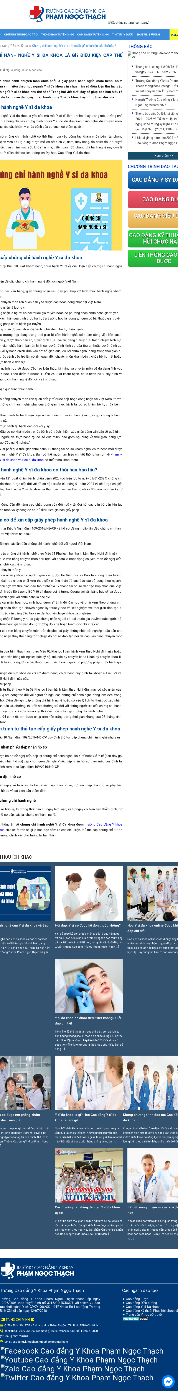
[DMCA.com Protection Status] (135, 1320)
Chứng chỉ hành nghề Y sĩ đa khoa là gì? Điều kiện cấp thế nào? (74, 45)
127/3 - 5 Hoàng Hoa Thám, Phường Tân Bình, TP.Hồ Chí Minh (60, 1325)
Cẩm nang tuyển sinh (93, 34)
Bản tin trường (148, 34)
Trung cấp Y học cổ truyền (144, 1315)
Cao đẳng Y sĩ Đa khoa (142, 1307)
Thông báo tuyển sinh (57, 34)
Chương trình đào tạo (21, 34)
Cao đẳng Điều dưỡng (141, 1303)
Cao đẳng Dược (137, 1299)
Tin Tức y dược (123, 34)
